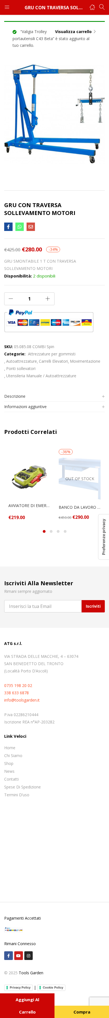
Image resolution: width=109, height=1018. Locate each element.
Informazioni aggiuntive (25, 406)
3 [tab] (58, 531)
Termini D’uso (16, 794)
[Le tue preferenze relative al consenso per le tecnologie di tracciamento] (103, 536)
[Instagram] (28, 955)
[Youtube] (18, 955)
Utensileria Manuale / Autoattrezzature (41, 375)
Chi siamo (13, 755)
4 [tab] (65, 531)
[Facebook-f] (8, 955)
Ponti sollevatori (20, 368)
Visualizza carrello (73, 31)
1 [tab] (44, 531)
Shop (8, 763)
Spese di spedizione (22, 787)
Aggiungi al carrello (27, 1006)
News (9, 771)
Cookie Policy (53, 987)
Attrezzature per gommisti (51, 354)
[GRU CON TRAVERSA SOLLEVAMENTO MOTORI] (8, 227)
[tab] (54, 396)
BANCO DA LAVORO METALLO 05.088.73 (80, 507)
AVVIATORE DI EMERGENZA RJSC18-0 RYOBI (29, 505)
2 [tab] (51, 531)
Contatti (11, 779)
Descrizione (14, 396)
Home (9, 747)
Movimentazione (85, 361)
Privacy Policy (20, 987)
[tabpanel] (29, 484)
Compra (82, 1012)
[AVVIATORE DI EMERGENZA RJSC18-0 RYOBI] (29, 476)
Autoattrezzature (21, 361)
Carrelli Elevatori (53, 361)
